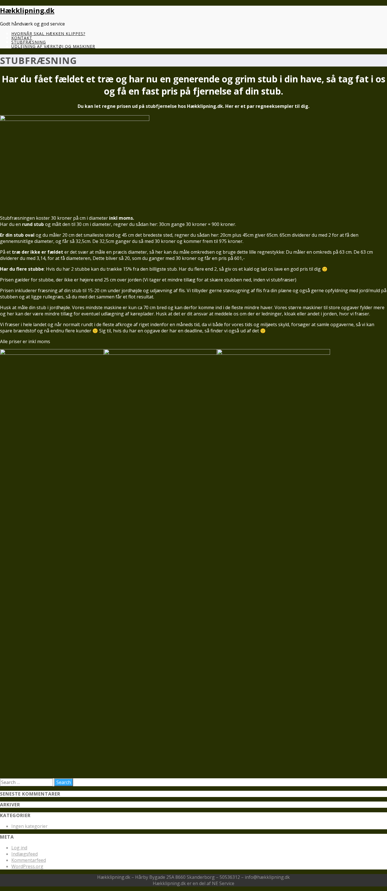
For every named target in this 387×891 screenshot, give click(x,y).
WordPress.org (27, 866)
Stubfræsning (28, 42)
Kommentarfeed (28, 860)
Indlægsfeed (24, 854)
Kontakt (21, 37)
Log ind (19, 848)
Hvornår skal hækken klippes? (48, 33)
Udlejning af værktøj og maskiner (53, 46)
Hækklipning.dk (27, 10)
